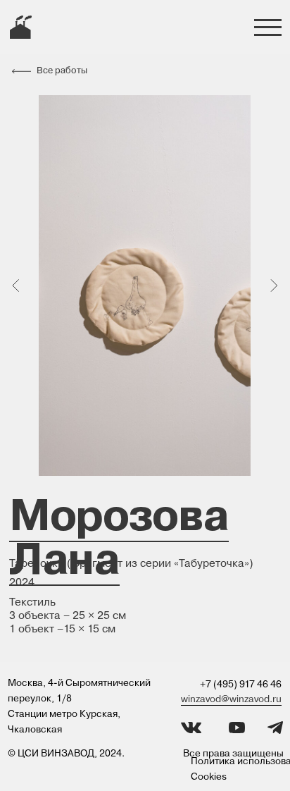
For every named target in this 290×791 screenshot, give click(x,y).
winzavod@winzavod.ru (231, 699)
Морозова (119, 515)
